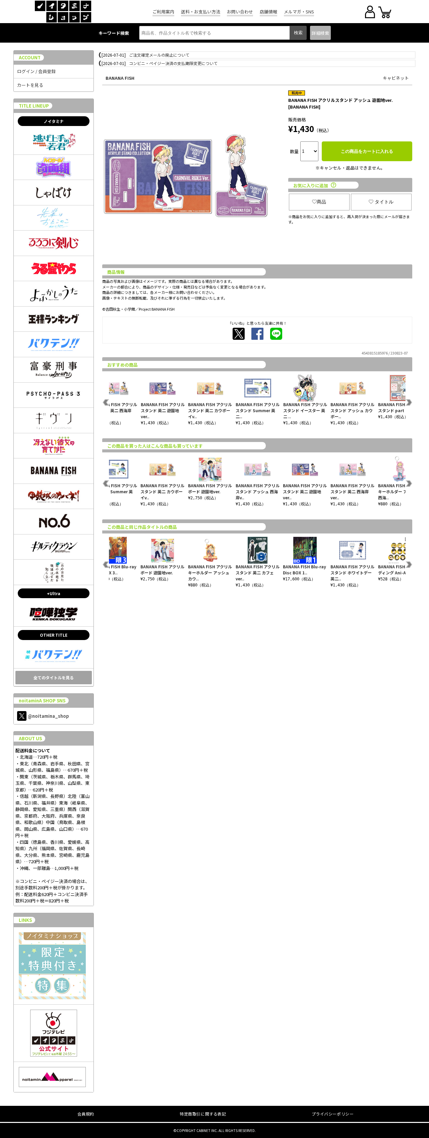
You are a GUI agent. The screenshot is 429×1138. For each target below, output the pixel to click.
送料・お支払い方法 (200, 11)
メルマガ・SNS (299, 11)
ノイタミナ (54, 121)
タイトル (384, 201)
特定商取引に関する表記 (203, 1114)
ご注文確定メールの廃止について (159, 55)
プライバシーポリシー (333, 1114)
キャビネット (396, 78)
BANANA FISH (120, 78)
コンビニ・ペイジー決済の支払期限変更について (173, 63)
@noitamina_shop (48, 716)
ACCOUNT (30, 57)
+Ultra (53, 593)
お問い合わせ (240, 11)
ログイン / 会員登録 (36, 71)
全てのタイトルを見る (54, 677)
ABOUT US (30, 738)
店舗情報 (268, 11)
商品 (321, 201)
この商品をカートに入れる (367, 151)
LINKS (25, 920)
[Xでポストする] (239, 334)
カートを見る (30, 85)
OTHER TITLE (53, 635)
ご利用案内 (163, 11)
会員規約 (85, 1114)
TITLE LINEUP (34, 106)
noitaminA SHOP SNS (42, 700)
